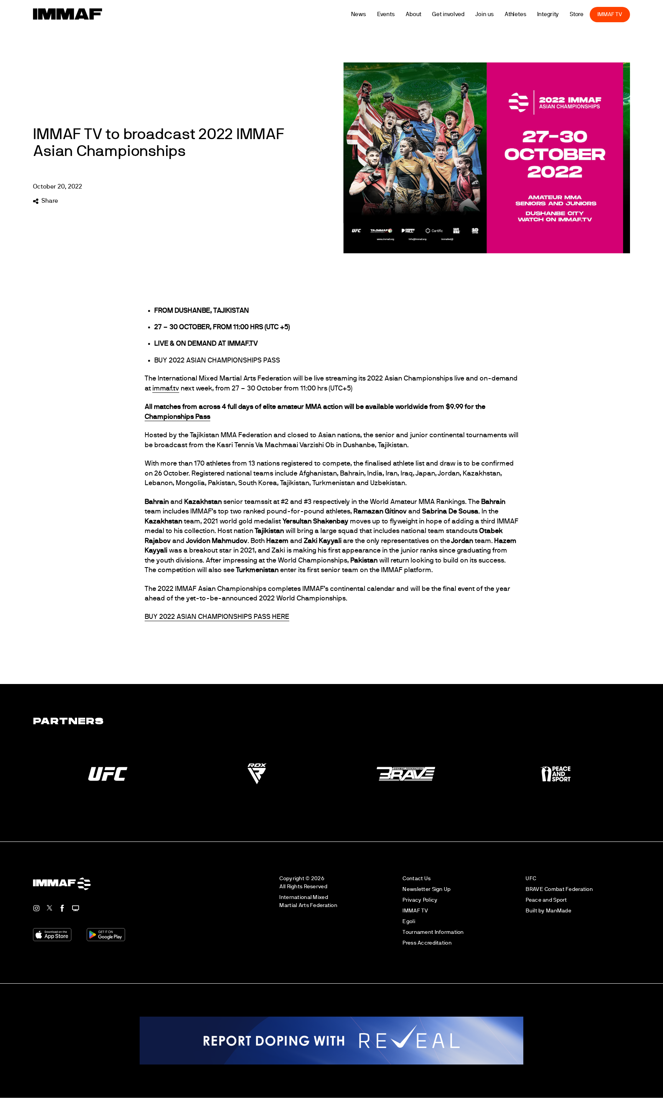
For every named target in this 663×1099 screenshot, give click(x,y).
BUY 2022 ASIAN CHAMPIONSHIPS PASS (217, 360)
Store (590, 14)
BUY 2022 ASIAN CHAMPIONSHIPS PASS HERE (217, 616)
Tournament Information (432, 932)
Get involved (461, 14)
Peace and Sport (546, 900)
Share (49, 201)
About (427, 14)
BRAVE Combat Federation (559, 889)
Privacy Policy (419, 900)
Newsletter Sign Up (426, 889)
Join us (498, 14)
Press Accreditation (426, 943)
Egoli (408, 921)
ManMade (558, 911)
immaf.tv (165, 388)
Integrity (561, 14)
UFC (531, 878)
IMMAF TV (623, 14)
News (371, 14)
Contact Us (416, 878)
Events (399, 14)
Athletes (528, 14)
